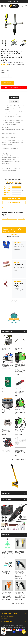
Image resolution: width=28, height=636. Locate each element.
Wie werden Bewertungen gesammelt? (13, 219)
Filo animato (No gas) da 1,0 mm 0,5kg (7, 410)
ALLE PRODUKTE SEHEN (18, 459)
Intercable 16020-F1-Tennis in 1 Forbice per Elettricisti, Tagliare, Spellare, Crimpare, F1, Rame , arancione (7, 595)
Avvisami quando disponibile (14, 87)
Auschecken (11, 1)
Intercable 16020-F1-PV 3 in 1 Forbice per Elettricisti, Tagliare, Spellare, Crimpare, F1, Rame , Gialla (20, 552)
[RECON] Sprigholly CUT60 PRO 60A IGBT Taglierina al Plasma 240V (20, 411)
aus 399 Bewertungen (13, 236)
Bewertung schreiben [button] (14, 198)
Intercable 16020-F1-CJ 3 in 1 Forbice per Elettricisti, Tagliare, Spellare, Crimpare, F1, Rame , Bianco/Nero (20, 595)
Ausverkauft (8, 82)
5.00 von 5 (18, 182)
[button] (4, 64)
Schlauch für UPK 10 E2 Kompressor (20, 347)
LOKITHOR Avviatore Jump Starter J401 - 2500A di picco (7, 450)
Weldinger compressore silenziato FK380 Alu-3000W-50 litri (7, 431)
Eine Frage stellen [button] (14, 202)
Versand (8, 62)
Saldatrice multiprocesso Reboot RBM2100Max (7, 365)
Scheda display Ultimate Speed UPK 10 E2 (7, 390)
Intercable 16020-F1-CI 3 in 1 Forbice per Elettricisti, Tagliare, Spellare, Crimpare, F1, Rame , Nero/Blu (20, 574)
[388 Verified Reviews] (14, 324)
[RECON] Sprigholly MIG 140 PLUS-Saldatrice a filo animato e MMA (19, 431)
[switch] (3, 634)
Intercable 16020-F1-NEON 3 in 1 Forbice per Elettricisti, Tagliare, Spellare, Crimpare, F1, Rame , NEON (7, 552)
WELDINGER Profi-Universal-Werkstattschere (6, 572)
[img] (14, 235)
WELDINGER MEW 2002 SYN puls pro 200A (7, 347)
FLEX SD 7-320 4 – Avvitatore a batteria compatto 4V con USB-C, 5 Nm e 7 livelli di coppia (20, 391)
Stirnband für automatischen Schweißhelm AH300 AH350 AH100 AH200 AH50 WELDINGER (20, 452)
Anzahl (3, 72)
